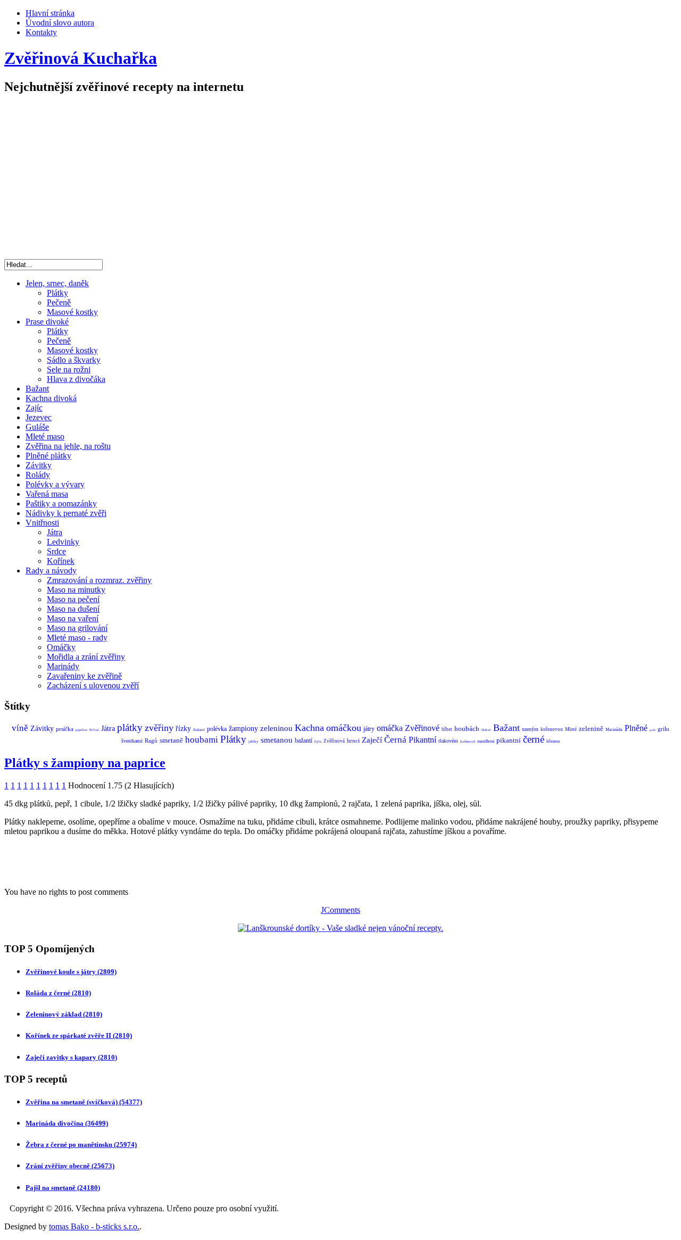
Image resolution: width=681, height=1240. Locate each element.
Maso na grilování (77, 628)
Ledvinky (63, 541)
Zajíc (34, 407)
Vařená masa (47, 493)
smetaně (171, 740)
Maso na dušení (73, 608)
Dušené (486, 729)
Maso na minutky (76, 589)
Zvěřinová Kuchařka (80, 58)
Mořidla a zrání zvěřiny (86, 656)
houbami (201, 740)
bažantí (303, 740)
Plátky (57, 292)
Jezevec (39, 417)
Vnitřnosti (42, 522)
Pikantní (422, 739)
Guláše (37, 426)
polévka (217, 729)
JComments (340, 909)
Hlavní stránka (50, 13)
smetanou (277, 740)
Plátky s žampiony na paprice (84, 763)
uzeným (530, 729)
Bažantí (199, 730)
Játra (54, 532)
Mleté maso (45, 436)
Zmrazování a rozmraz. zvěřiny (99, 580)
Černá (395, 740)
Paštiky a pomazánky (61, 503)
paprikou (81, 729)
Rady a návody (51, 570)
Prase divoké (47, 321)
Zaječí (372, 740)
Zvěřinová (334, 741)
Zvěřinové (422, 728)
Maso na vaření (72, 618)
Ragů (151, 740)
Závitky (39, 465)
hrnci (353, 740)
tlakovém (448, 741)
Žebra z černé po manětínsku (81, 1145)
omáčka (390, 728)
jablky (253, 741)
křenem (553, 741)
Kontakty (41, 32)
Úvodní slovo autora (60, 22)
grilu (663, 729)
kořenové (467, 741)
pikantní (508, 740)
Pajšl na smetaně (63, 1188)
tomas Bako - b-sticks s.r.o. (94, 1226)
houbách (466, 729)
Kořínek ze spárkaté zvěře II (79, 1035)
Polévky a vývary (55, 484)
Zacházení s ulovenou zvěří (93, 685)
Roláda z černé (58, 993)
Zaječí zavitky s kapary (71, 1057)
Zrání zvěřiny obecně (70, 1166)
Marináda (613, 729)
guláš (652, 730)
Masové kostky (72, 312)
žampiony (243, 729)
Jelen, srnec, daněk (57, 283)
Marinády (63, 666)
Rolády (38, 474)
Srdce (56, 551)
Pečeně (59, 302)
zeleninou (276, 728)
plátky (130, 727)
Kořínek (60, 560)
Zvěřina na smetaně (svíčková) (84, 1102)
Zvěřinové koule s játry (71, 972)
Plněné (636, 728)
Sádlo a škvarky (74, 359)
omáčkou (343, 727)
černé (533, 739)
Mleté (571, 729)
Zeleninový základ (64, 1014)
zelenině (591, 729)
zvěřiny (159, 727)
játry (369, 729)
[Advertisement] (340, 179)
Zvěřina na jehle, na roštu (68, 446)
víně (20, 728)
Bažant (37, 388)
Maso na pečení (73, 599)
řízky (183, 729)
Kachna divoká (51, 398)
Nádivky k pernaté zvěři (66, 513)
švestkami (132, 741)
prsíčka (64, 729)
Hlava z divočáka (76, 379)
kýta (317, 741)
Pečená (94, 729)
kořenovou (552, 729)
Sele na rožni (68, 369)
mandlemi (485, 741)
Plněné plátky (48, 455)
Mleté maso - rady (77, 637)
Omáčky (61, 647)
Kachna (309, 727)
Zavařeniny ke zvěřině (84, 675)
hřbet (447, 729)
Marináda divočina (67, 1123)
